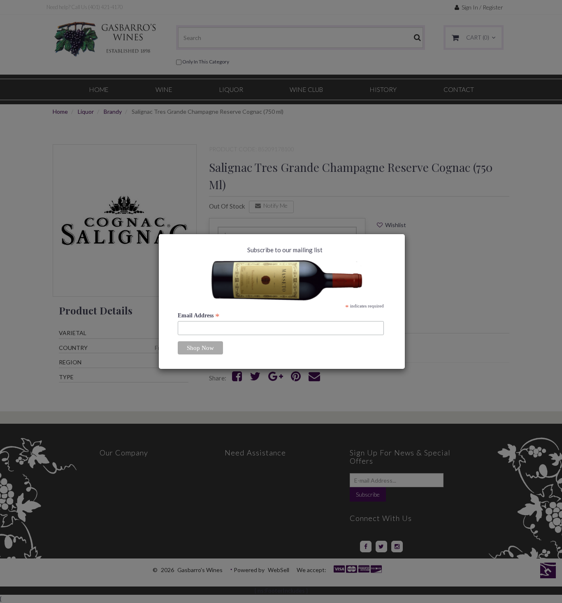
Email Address (199, 316)
